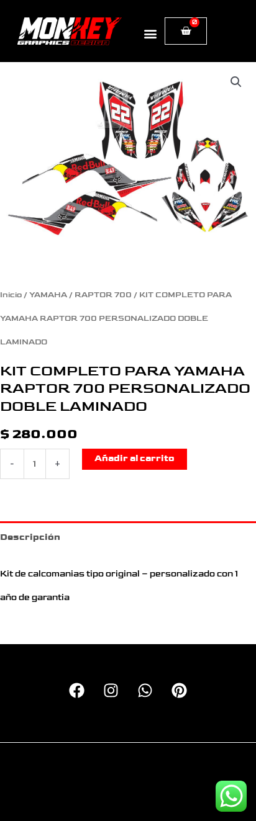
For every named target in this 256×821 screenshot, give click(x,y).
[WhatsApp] (145, 690)
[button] (150, 33)
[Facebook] (77, 690)
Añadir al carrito (134, 459)
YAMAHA (48, 295)
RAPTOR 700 (103, 295)
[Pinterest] (179, 690)
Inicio (11, 295)
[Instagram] (111, 690)
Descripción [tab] (30, 537)
